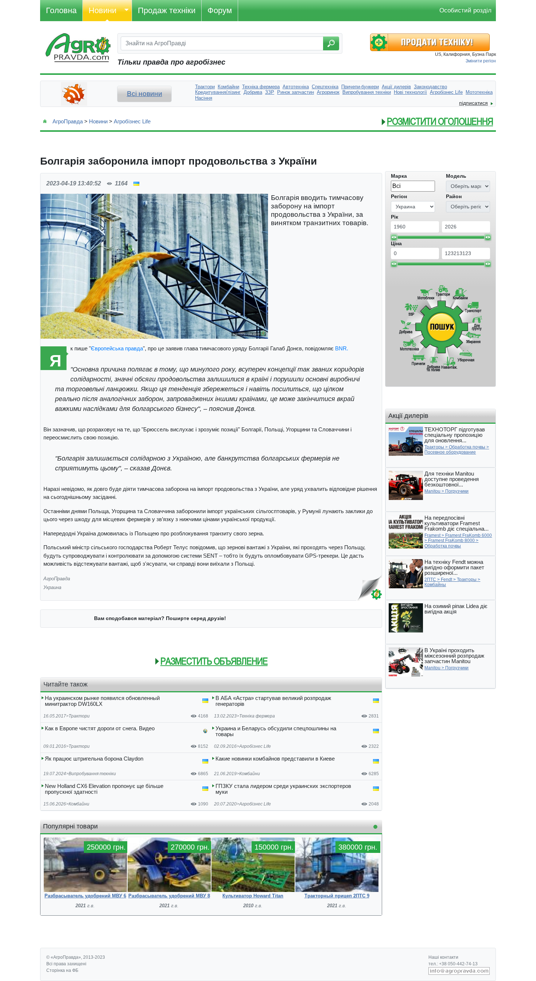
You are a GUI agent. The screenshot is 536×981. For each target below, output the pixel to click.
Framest (432, 535)
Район (454, 196)
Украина (52, 587)
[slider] (393, 237)
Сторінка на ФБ (62, 970)
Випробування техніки (92, 773)
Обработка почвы (467, 447)
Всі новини (144, 93)
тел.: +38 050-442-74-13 (453, 963)
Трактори (79, 716)
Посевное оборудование (450, 452)
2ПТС (430, 579)
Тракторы (434, 447)
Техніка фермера (257, 716)
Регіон (399, 196)
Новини (102, 10)
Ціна (396, 243)
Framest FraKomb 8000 (451, 540)
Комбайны (435, 584)
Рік (394, 217)
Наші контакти (443, 957)
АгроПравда (68, 121)
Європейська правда (117, 348)
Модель (456, 176)
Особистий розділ (465, 10)
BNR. (341, 348)
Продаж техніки (166, 10)
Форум (219, 10)
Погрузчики (457, 491)
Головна (61, 10)
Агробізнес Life (132, 121)
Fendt (446, 579)
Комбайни (249, 773)
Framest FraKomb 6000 (468, 535)
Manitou (432, 491)
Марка (399, 176)
